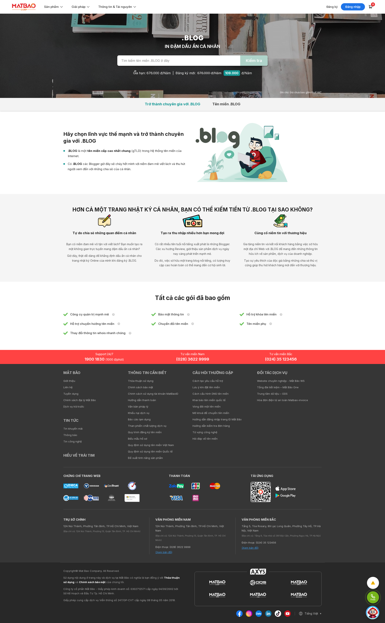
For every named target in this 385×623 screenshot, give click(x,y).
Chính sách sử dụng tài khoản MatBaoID (153, 393)
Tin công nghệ (72, 441)
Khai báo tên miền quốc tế (209, 400)
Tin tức (70, 420)
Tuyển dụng (70, 393)
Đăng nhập (353, 6)
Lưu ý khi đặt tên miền (206, 387)
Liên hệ (68, 387)
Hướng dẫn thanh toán (142, 400)
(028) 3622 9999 (192, 359)
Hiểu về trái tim (79, 455)
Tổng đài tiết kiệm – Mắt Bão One (278, 387)
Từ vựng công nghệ (204, 432)
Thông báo (70, 435)
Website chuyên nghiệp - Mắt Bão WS (281, 380)
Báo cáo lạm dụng (139, 419)
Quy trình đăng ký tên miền (145, 432)
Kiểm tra (254, 60)
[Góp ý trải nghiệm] (373, 583)
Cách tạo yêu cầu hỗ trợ (207, 380)
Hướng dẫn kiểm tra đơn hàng (211, 425)
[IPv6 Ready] (375, 376)
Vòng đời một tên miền (206, 406)
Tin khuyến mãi (73, 428)
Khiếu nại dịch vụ (138, 413)
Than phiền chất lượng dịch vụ (147, 425)
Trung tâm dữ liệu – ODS (272, 393)
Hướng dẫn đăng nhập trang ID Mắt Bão (217, 419)
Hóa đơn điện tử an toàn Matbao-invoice (282, 400)
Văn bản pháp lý (138, 406)
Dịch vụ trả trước (73, 406)
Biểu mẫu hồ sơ (137, 438)
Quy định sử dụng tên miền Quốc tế (150, 451)
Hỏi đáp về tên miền (205, 438)
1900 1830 (104, 359)
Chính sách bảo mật (140, 387)
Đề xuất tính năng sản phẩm (145, 457)
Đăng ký (332, 6)
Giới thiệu (69, 380)
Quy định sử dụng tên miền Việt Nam (151, 445)
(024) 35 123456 (281, 359)
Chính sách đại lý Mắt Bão (79, 400)
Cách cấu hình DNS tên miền (210, 393)
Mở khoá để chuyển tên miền (210, 413)
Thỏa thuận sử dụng (140, 380)
